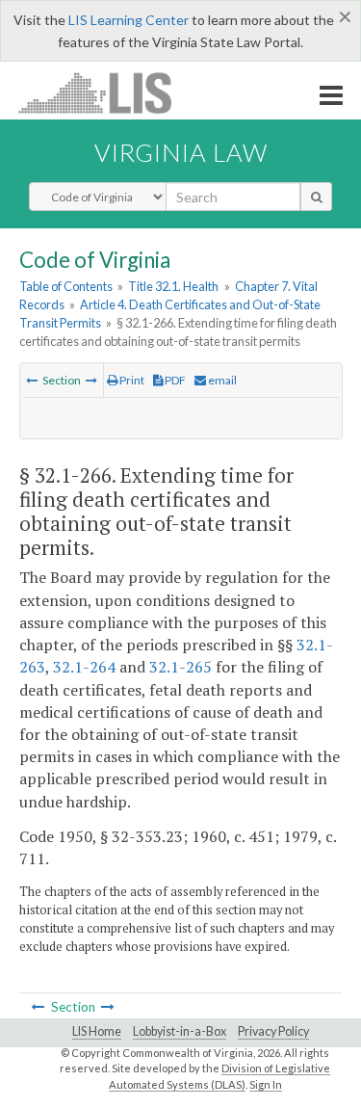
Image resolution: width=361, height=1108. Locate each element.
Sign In (265, 1084)
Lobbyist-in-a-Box (179, 1031)
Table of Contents (66, 286)
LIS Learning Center (128, 20)
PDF (174, 380)
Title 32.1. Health (173, 286)
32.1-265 (180, 666)
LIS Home (96, 1031)
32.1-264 (84, 666)
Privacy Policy (273, 1031)
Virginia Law (181, 152)
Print (130, 380)
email (221, 380)
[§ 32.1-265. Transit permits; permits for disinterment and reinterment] (32, 380)
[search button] (316, 196)
